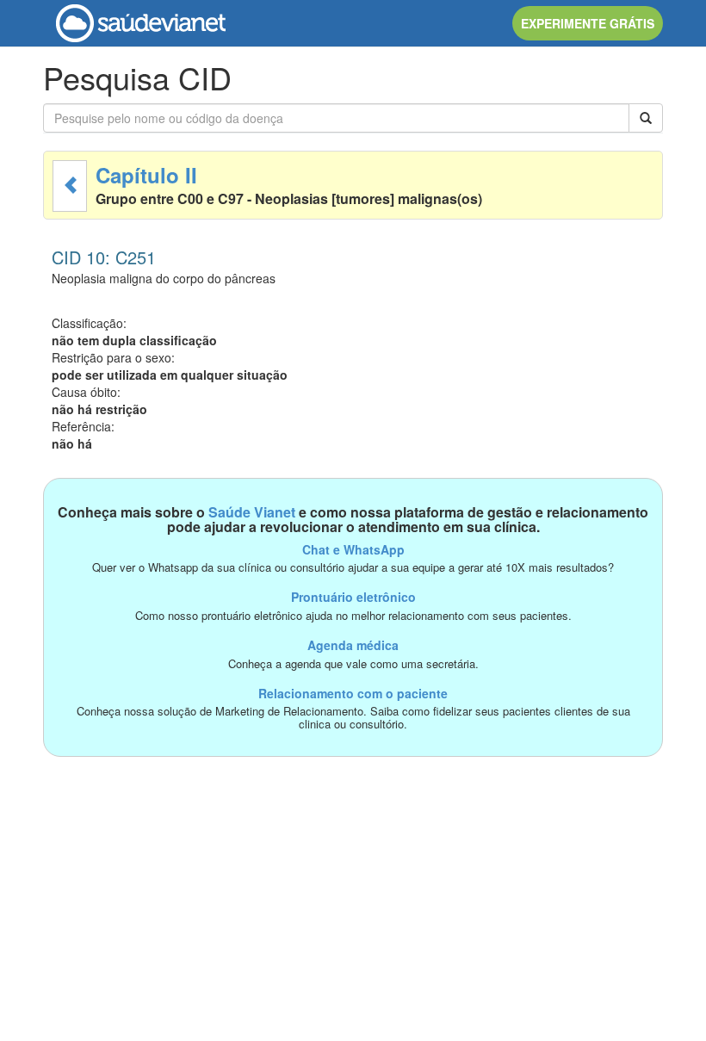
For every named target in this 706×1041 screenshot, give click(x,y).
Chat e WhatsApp (353, 549)
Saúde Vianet (251, 512)
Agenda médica (353, 645)
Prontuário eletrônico (353, 596)
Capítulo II (146, 174)
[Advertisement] (353, 877)
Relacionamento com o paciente (353, 693)
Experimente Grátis (587, 23)
